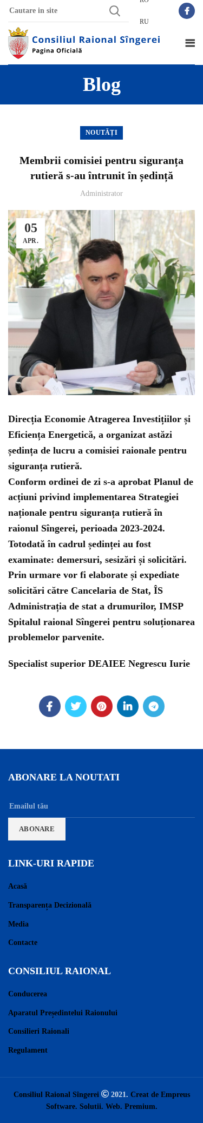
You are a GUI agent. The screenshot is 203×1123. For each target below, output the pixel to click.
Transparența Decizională (49, 905)
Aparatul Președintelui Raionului (62, 1013)
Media (18, 924)
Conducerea (27, 994)
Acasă (17, 886)
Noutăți (101, 132)
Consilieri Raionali (38, 1031)
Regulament (28, 1050)
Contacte (22, 942)
